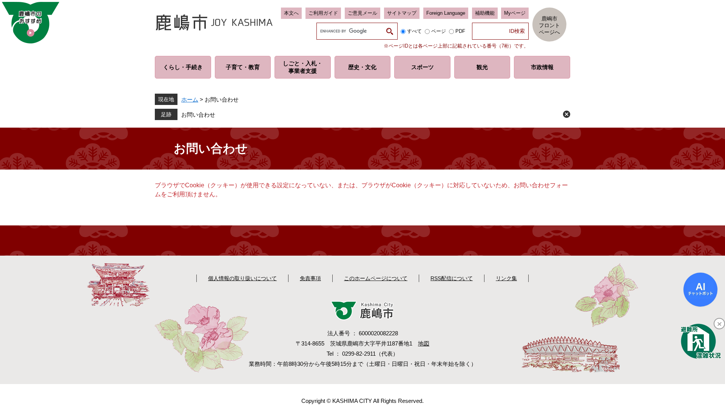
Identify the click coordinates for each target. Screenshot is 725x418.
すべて (414, 31)
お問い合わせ (198, 114)
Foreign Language (445, 13)
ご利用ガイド (323, 13)
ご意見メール (362, 13)
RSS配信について (451, 278)
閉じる (566, 114)
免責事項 (310, 278)
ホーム (189, 99)
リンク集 (506, 278)
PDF (460, 31)
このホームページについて (375, 278)
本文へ (291, 13)
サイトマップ (401, 13)
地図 (423, 343)
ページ (438, 31)
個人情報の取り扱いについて (242, 278)
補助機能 (485, 13)
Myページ (515, 13)
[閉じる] (719, 323)
